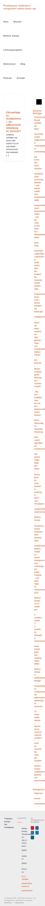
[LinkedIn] (37, 833)
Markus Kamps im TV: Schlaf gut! (37, 604)
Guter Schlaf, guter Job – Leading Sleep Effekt (37, 655)
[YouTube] (32, 828)
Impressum (8, 903)
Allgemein (37, 793)
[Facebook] (37, 828)
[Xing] (32, 837)
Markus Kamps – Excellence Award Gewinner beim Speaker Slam (39, 529)
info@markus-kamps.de (25, 884)
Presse (37, 798)
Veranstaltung (37, 804)
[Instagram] (32, 833)
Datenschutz (19, 903)
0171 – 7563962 (25, 877)
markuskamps (25, 890)
